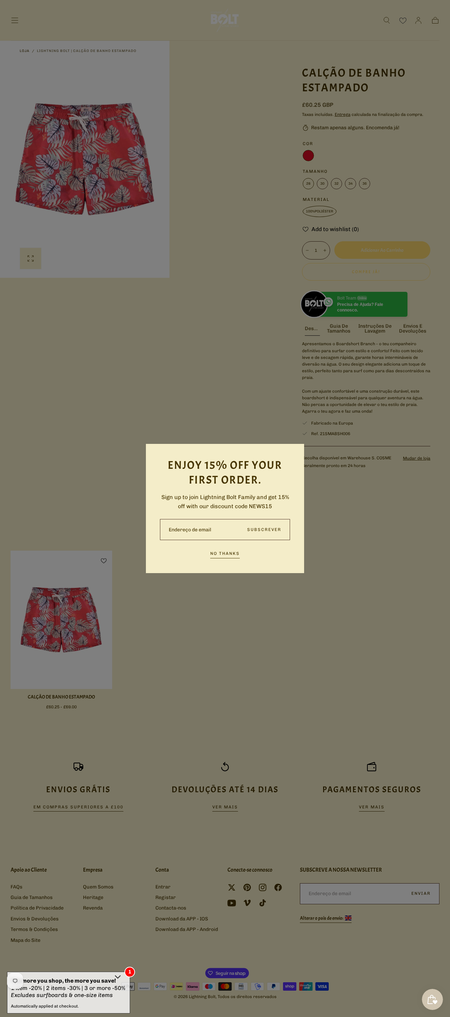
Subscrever (264, 529)
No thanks (225, 553)
